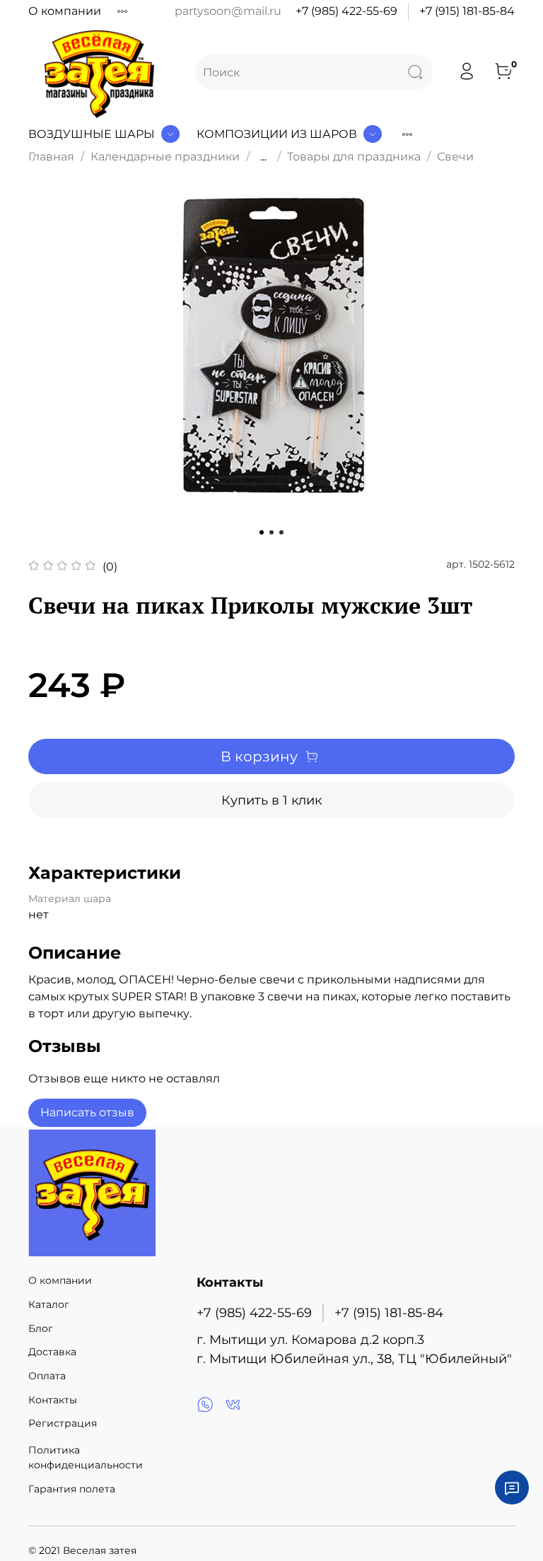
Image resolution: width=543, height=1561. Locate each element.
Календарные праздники (165, 156)
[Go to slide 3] (281, 532)
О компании (64, 11)
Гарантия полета (71, 1489)
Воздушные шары (91, 134)
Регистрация (62, 1423)
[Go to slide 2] (271, 532)
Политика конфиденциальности (85, 1458)
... (263, 157)
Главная (51, 156)
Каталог (48, 1304)
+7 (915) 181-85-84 (467, 11)
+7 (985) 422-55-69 (346, 11)
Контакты (52, 1399)
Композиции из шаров (277, 134)
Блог (40, 1328)
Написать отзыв (87, 1112)
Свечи (455, 156)
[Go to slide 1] (261, 532)
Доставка (52, 1351)
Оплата (47, 1375)
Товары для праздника (354, 156)
